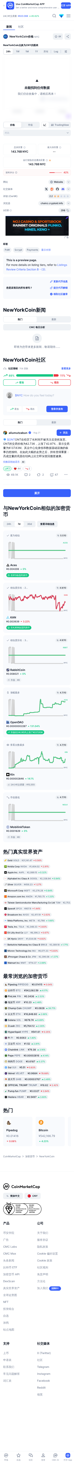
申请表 (7, 1360)
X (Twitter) (44, 1353)
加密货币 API (11, 1274)
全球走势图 (10, 1295)
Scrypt (18, 249)
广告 (6, 1239)
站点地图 (8, 1329)
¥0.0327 (28, 1091)
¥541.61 (29, 1031)
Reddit (41, 1387)
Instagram (43, 1373)
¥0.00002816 (28, 1055)
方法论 (41, 1281)
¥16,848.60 (27, 1014)
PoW (7, 249)
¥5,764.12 (26, 1025)
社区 (40, 1360)
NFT (5, 1302)
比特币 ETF (10, 1267)
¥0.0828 (31, 1008)
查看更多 (66, 368)
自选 (6, 1315)
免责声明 (42, 1274)
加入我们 (42, 1288)
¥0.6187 (26, 1061)
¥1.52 (24, 1043)
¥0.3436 (26, 996)
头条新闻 (8, 1260)
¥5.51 (22, 1067)
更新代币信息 (60, 281)
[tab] (45, 125)
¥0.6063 (22, 1037)
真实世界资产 (11, 1288)
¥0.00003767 (29, 1079)
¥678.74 (26, 1020)
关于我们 (42, 1232)
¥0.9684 (28, 1073)
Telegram (43, 1366)
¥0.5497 (27, 1096)
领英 (40, 1394)
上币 (6, 1353)
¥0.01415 (30, 984)
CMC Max (9, 1253)
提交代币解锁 (60, 287)
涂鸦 (6, 1322)
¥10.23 (25, 1002)
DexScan (9, 1281)
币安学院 (8, 1232)
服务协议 (42, 1239)
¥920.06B (23, 16)
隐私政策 (42, 1246)
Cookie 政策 (44, 1260)
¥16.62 (33, 1085)
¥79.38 (26, 1049)
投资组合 (8, 1308)
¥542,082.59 (28, 990)
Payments (32, 249)
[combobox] (37, 133)
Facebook (43, 1380)
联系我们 (8, 1366)
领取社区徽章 (60, 294)
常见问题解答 (11, 1373)
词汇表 (7, 1380)
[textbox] (41, 398)
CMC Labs (10, 1246)
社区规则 (42, 1267)
